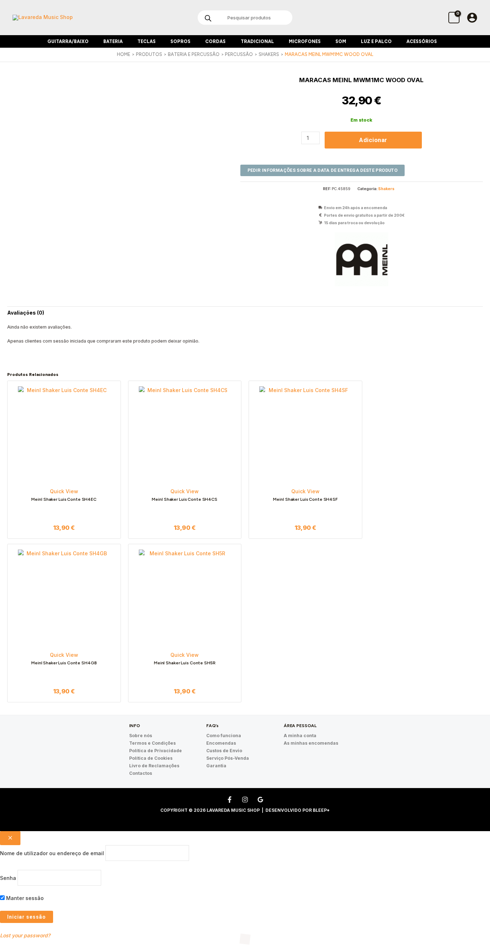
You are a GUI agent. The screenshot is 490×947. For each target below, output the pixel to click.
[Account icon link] (472, 17)
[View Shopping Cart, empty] (454, 17)
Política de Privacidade (155, 750)
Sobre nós (140, 735)
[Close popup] (10, 838)
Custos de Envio (224, 750)
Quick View (64, 491)
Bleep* (321, 810)
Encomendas (221, 743)
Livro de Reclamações (154, 765)
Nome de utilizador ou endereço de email (52, 853)
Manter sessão (24, 898)
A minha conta (300, 735)
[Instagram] (245, 799)
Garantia (216, 765)
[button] (91, 41)
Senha (8, 878)
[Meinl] (361, 259)
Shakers (386, 189)
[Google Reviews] (260, 799)
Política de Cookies (151, 758)
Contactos (140, 773)
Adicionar (373, 139)
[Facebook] (229, 799)
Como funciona (223, 735)
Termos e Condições (152, 743)
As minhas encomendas (311, 743)
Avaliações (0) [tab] (25, 313)
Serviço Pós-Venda (227, 758)
